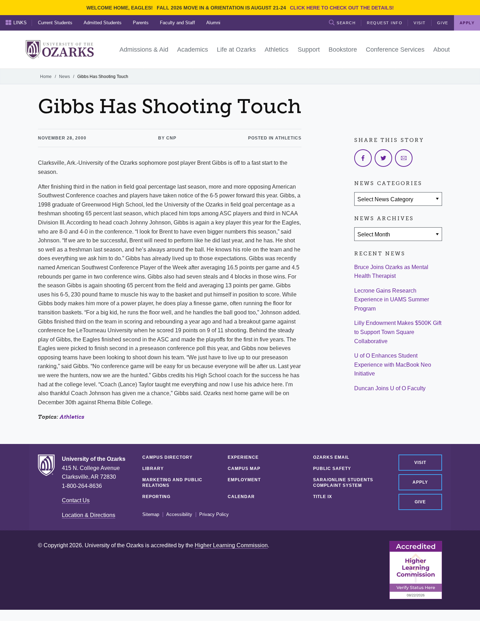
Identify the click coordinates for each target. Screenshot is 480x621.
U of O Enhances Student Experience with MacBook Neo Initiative (392, 365)
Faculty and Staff (177, 22)
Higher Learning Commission (231, 545)
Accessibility (179, 514)
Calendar (241, 496)
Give (442, 23)
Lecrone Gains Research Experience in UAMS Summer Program (391, 300)
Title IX (322, 496)
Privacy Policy (214, 514)
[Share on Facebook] (363, 158)
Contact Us (76, 500)
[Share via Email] (404, 158)
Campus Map (244, 468)
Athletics (72, 416)
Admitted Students (103, 22)
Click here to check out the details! (342, 8)
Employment (244, 479)
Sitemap (150, 514)
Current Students (55, 22)
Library (153, 468)
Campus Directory (167, 457)
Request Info (384, 23)
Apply (420, 482)
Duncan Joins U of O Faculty (390, 388)
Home (46, 76)
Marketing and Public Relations (172, 482)
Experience (243, 457)
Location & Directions (88, 515)
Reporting (156, 496)
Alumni (213, 22)
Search (346, 23)
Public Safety (332, 468)
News (64, 76)
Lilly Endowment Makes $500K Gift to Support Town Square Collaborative (397, 332)
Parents (141, 22)
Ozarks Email (331, 457)
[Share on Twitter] (383, 158)
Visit (420, 23)
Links (20, 22)
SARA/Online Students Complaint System (343, 482)
